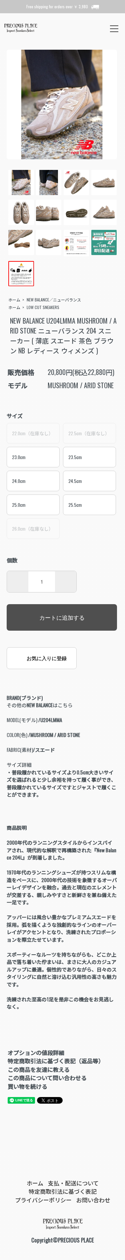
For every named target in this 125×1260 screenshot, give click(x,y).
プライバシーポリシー (43, 1200)
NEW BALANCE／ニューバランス (54, 299)
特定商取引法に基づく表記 (63, 1191)
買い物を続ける (27, 1086)
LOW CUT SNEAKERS (43, 307)
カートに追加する (62, 617)
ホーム (14, 299)
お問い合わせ (93, 1200)
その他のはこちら (40, 705)
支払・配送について (73, 1183)
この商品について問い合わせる (47, 1078)
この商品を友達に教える (39, 1069)
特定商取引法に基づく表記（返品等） (56, 1061)
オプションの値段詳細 (36, 1052)
